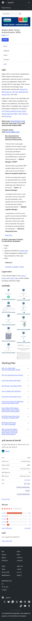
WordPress (8, 116)
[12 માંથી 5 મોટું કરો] (13, 345)
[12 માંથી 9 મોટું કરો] (28, 334)
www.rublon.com (12, 132)
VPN (3, 111)
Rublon (4, 35)
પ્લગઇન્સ (19, 557)
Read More (8, 235)
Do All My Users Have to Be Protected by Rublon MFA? (11, 417)
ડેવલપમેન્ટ (6, 59)
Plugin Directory (6, 7)
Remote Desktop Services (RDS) (15, 111)
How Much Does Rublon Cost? (11, 396)
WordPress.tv (6, 575)
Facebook (8, 267)
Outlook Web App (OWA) (9, 114)
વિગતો (5, 46)
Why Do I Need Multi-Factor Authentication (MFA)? (11, 369)
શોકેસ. (19, 551)
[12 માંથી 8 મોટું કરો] (28, 318)
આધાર (3, 569)
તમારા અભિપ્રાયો (7, 528)
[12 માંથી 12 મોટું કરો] (28, 354)
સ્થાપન (5, 55)
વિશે (3, 551)
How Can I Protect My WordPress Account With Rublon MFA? (12, 402)
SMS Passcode (6, 92)
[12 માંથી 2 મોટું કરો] (13, 304)
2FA (25, 483)
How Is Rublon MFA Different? (11, 391)
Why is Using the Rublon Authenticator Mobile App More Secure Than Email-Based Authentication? (10, 431)
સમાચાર (4, 554)
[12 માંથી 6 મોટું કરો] (28, 291)
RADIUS (24, 114)
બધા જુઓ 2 (27, 480)
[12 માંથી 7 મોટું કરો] (28, 304)
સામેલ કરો (20, 566)
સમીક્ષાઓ (6, 51)
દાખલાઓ (19, 560)
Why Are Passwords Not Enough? (12, 375)
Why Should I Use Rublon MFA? (12, 386)
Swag (19, 575)
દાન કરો (19, 572)
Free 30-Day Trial (17, 121)
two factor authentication (23, 494)
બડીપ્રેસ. (4, 590)
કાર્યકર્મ (19, 569)
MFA (28, 483)
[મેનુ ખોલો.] (29, 2)
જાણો (3, 566)
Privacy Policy (14, 278)
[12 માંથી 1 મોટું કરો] (13, 291)
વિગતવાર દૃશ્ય (6, 499)
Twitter (22, 267)
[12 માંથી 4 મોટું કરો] (13, 329)
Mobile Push (23, 89)
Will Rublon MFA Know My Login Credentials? (9, 423)
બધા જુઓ (27, 528)
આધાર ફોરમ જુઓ (7, 541)
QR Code (15, 92)
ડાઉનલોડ (5, 39)
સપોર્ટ (4, 64)
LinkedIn (15, 267)
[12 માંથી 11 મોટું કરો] (28, 350)
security (28, 490)
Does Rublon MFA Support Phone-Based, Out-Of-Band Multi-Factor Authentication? (11, 409)
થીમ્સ (18, 554)
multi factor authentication (23, 487)
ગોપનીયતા (5, 560)
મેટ (2, 584)
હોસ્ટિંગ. (4, 557)
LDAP (19, 114)
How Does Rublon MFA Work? (11, 380)
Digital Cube (24, 251)
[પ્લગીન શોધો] (20, 13)
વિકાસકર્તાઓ (5, 572)
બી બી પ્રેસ (5, 587)
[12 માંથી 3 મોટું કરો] (13, 316)
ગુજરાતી (8, 597)
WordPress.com (7, 581)
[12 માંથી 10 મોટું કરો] (28, 347)
